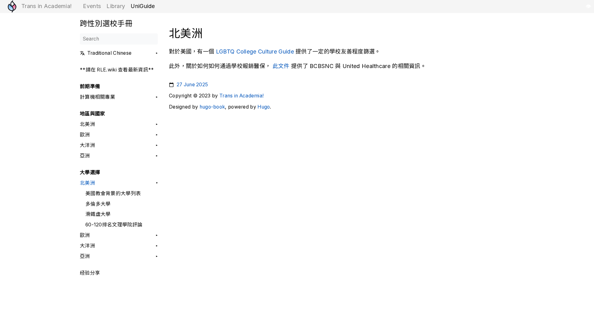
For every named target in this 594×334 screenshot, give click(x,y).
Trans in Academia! (241, 96)
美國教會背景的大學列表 (113, 193)
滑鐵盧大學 (98, 214)
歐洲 (85, 135)
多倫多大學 (98, 204)
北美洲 (87, 183)
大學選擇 (90, 172)
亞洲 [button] (85, 256)
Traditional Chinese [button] (109, 53)
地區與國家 (92, 114)
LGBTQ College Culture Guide (255, 51)
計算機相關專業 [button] (97, 97)
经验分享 (90, 273)
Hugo (263, 107)
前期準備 (90, 86)
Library (115, 6)
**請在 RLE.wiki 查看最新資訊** (117, 70)
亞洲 (85, 156)
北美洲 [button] (87, 124)
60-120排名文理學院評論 (113, 225)
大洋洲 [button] (87, 145)
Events (92, 6)
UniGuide (143, 6)
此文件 (281, 66)
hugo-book (212, 107)
